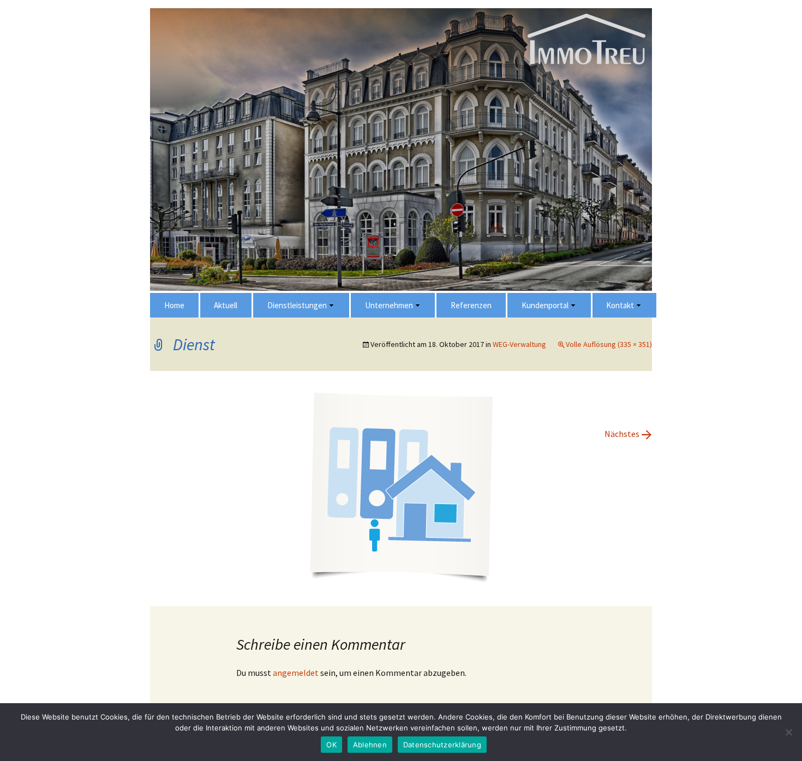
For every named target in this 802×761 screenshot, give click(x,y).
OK (331, 744)
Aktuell (225, 305)
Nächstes (628, 433)
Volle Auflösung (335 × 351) (609, 344)
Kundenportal (545, 305)
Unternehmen (389, 305)
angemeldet (296, 672)
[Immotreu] (401, 292)
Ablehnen (370, 744)
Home (174, 305)
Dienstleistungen (297, 305)
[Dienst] (401, 487)
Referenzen (471, 305)
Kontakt (620, 305)
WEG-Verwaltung (519, 344)
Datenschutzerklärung (442, 744)
